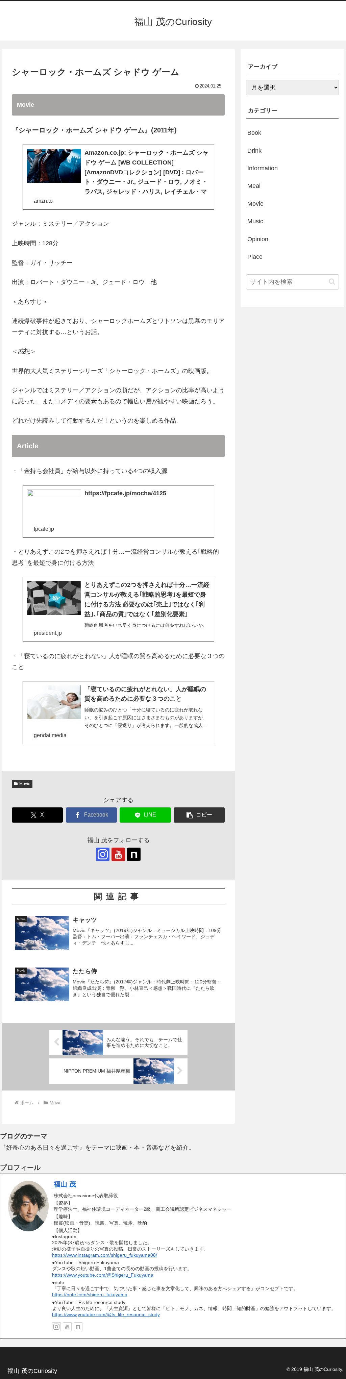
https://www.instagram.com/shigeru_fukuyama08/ (104, 1255)
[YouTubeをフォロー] (118, 854)
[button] (199, 815)
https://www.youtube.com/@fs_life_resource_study (106, 1314)
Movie (24, 783)
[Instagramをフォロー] (102, 854)
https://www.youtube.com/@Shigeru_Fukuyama (102, 1275)
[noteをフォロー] (134, 854)
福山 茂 (65, 1184)
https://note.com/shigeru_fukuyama (89, 1294)
